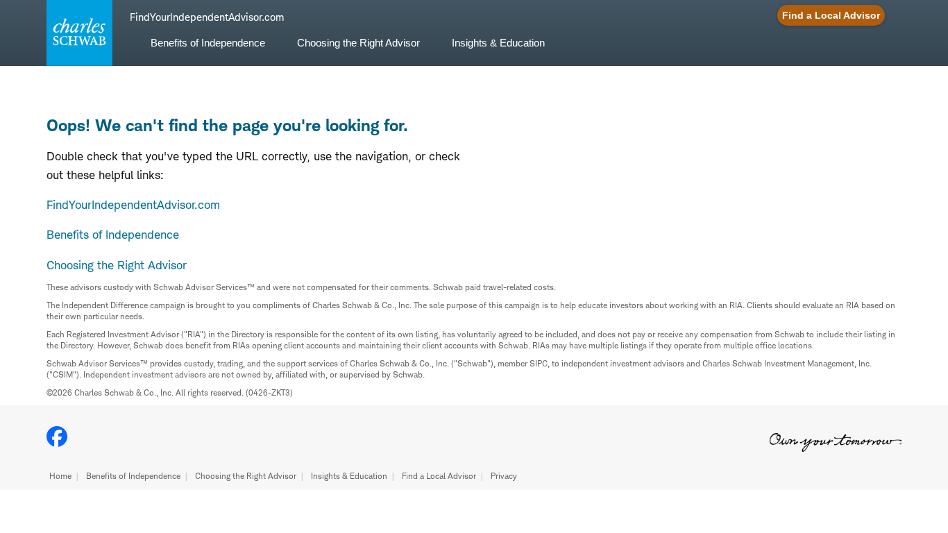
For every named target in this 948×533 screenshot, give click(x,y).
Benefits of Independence (133, 476)
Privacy (504, 476)
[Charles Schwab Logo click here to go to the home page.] (77, 33)
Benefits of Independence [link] (208, 43)
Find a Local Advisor (439, 476)
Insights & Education (349, 476)
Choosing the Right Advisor (245, 476)
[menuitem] (208, 51)
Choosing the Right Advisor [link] (358, 43)
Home (60, 476)
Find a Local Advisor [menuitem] (831, 15)
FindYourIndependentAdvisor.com (133, 205)
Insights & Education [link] (498, 43)
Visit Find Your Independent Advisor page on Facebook (56, 436)
